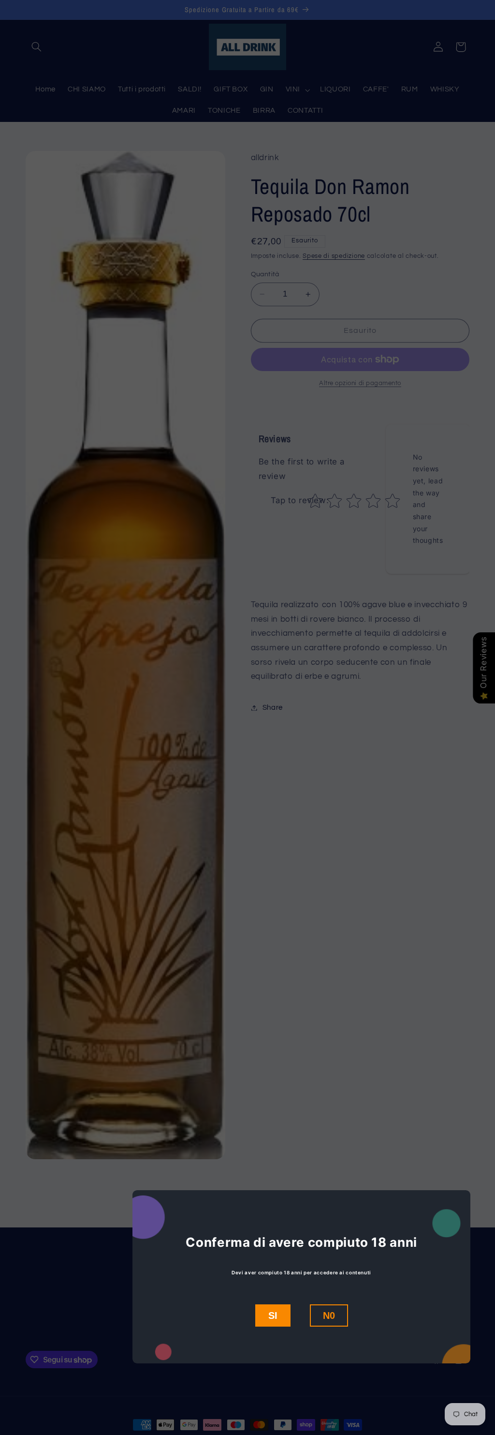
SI (272, 1315)
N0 (329, 1315)
